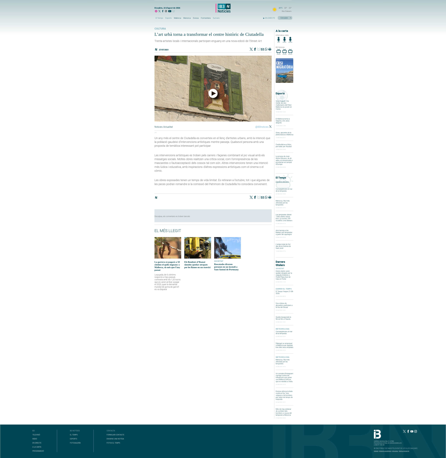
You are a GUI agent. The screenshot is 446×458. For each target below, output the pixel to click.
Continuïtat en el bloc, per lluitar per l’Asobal (284, 146)
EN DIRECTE (36, 443)
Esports (168, 18)
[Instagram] (166, 11)
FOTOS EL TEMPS (113, 443)
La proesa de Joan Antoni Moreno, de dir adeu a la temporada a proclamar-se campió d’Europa (284, 160)
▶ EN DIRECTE (269, 18)
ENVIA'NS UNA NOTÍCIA (115, 439)
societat (280, 269)
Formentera (206, 18)
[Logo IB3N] (223, 8)
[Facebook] (163, 11)
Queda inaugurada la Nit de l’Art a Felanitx (283, 318)
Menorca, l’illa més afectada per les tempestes (283, 203)
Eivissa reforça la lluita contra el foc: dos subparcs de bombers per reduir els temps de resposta (284, 395)
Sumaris (216, 18)
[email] (262, 49)
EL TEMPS (74, 435)
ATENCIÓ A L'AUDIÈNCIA (385, 451)
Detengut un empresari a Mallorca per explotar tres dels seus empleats (284, 345)
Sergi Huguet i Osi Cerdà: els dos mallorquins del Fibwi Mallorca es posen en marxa (284, 105)
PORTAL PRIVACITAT (404, 451)
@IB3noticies (262, 126)
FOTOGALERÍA (75, 443)
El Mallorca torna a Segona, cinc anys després (283, 121)
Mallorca (177, 18)
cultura (160, 28)
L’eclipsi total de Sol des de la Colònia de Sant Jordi (283, 246)
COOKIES (376, 451)
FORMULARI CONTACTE (115, 435)
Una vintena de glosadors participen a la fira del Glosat (284, 305)
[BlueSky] (173, 11)
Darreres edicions (282, 182)
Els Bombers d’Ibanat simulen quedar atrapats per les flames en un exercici (197, 265)
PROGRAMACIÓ (38, 451)
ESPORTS (73, 439)
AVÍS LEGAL (395, 451)
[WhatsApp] (266, 49)
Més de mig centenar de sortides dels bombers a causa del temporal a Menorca (284, 412)
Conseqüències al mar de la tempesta (284, 190)
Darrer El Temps (284, 289)
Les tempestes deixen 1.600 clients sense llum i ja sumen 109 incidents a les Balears (284, 218)
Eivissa (196, 18)
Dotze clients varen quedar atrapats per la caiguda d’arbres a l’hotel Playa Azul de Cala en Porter (284, 275)
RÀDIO (34, 439)
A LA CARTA (36, 447)
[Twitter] (251, 49)
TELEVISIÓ (36, 435)
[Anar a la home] (156, 11)
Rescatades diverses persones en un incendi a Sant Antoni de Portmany (226, 267)
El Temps (159, 18)
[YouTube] (169, 11)
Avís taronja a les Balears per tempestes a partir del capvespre (284, 232)
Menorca (187, 18)
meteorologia (282, 329)
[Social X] (159, 11)
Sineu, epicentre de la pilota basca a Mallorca (284, 134)
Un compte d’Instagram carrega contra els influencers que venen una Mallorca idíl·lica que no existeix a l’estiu (284, 377)
